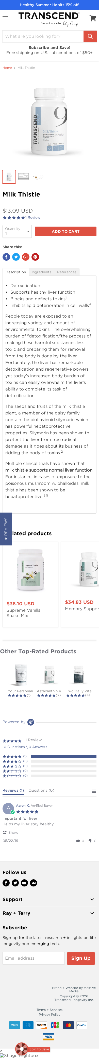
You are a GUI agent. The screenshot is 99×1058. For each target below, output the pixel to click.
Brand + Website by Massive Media (74, 989)
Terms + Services (49, 1010)
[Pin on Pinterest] (35, 257)
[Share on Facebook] (6, 257)
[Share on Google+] (25, 257)
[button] (13, 832)
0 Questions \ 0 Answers (25, 747)
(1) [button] (25, 756)
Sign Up (81, 958)
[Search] (90, 36)
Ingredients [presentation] (41, 272)
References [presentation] (66, 272)
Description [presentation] (16, 272)
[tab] (16, 272)
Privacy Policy (49, 1014)
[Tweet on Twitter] (16, 257)
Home (7, 68)
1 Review (32, 217)
